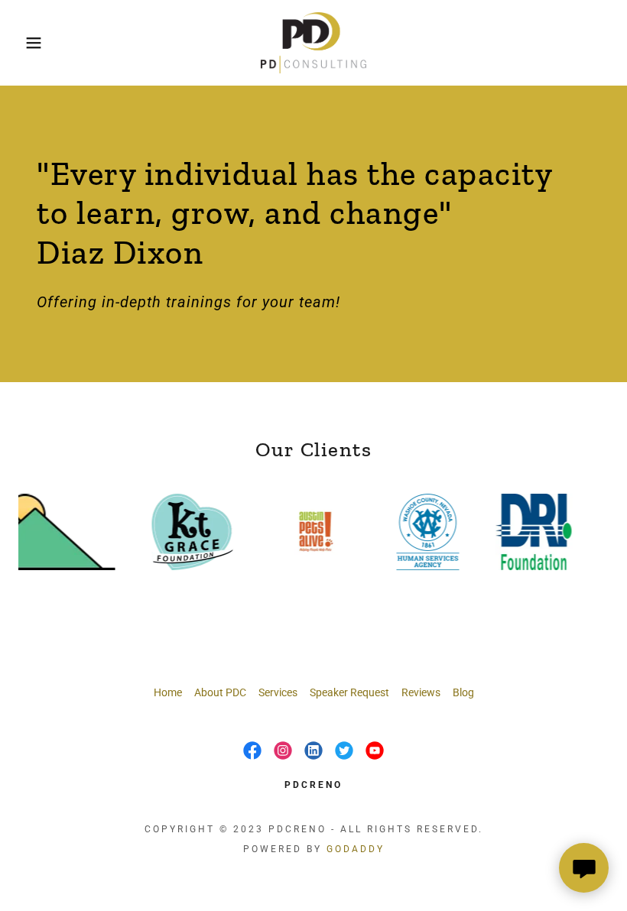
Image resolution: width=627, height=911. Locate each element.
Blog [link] (463, 692)
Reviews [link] (420, 692)
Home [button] (168, 692)
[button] (31, 43)
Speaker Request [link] (349, 692)
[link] (313, 42)
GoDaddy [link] (355, 849)
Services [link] (277, 692)
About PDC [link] (220, 692)
